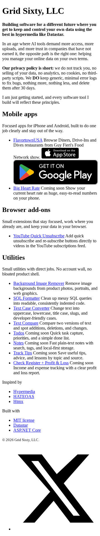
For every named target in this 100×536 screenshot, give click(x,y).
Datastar (20, 425)
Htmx (18, 401)
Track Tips (22, 353)
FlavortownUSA (27, 140)
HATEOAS (23, 396)
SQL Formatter (26, 298)
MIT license (23, 420)
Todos (18, 333)
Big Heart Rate (26, 188)
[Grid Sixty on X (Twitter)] (55, 529)
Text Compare (25, 323)
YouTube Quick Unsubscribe (38, 235)
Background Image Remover (38, 283)
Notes (18, 343)
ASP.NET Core (27, 430)
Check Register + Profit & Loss (41, 362)
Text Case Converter (31, 308)
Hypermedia (24, 391)
